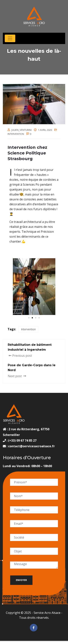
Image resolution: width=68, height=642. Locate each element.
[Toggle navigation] (10, 38)
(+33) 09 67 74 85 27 (21, 440)
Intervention (16, 134)
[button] (13, 286)
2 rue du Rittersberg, (24, 429)
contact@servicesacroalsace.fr (31, 446)
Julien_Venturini (22, 130)
